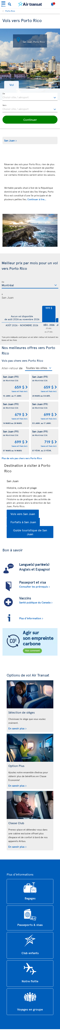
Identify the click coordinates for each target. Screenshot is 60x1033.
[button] (11, 84)
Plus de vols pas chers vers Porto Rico (22, 458)
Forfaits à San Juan (23, 522)
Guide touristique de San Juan (30, 532)
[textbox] (30, 97)
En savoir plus (16, 728)
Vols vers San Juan (22, 514)
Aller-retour (10, 368)
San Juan (9, 140)
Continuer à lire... (36, 199)
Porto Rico (10, 11)
